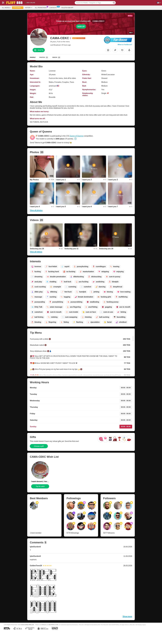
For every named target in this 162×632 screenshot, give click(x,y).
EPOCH (44, 624)
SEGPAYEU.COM (53, 624)
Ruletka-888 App (67, 7)
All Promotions (41, 7)
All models (6, 7)
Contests (53, 7)
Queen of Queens (76, 136)
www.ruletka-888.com (27, 624)
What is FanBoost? (125, 44)
